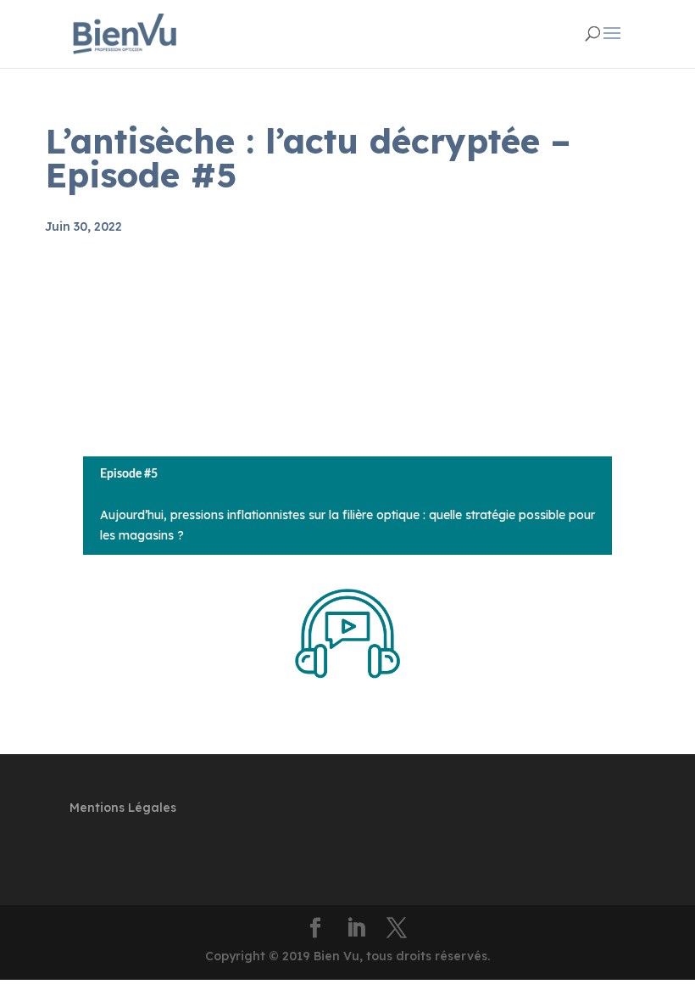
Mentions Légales (123, 807)
